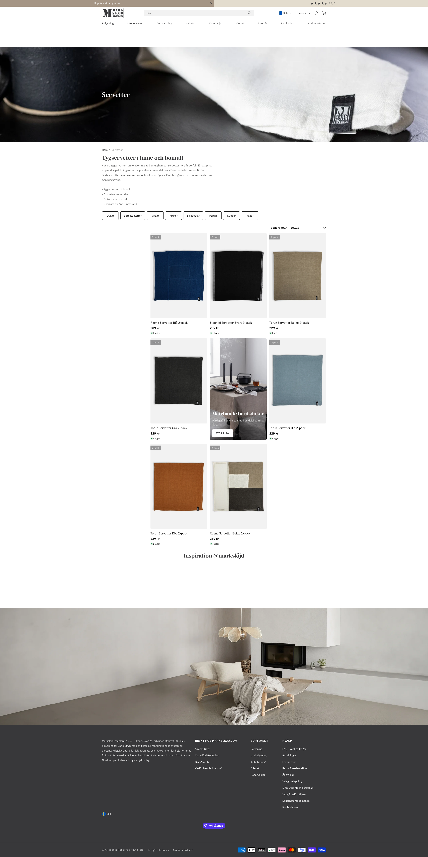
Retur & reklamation (294, 768)
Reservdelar (258, 774)
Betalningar (289, 755)
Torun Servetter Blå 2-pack (287, 428)
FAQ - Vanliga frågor (294, 749)
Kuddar (231, 215)
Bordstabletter (133, 215)
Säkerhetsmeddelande (296, 800)
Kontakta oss (290, 807)
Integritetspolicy (292, 781)
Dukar (110, 215)
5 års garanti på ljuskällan (297, 787)
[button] (324, 13)
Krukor (174, 215)
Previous (101, 215)
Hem (105, 149)
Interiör (255, 768)
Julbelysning (258, 762)
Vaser (249, 215)
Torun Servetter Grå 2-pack (168, 428)
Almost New (202, 749)
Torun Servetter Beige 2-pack (289, 323)
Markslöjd (137, 849)
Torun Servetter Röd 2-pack (168, 533)
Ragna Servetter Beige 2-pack (230, 533)
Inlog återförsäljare (294, 794)
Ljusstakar (193, 215)
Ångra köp (288, 774)
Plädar (213, 215)
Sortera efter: (279, 227)
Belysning (256, 749)
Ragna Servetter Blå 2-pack (169, 323)
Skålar (155, 215)
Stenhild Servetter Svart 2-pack (231, 323)
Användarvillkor (183, 850)
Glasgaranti (202, 762)
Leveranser (289, 762)
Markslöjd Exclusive (207, 755)
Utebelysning (258, 755)
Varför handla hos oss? (209, 768)
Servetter (117, 149)
